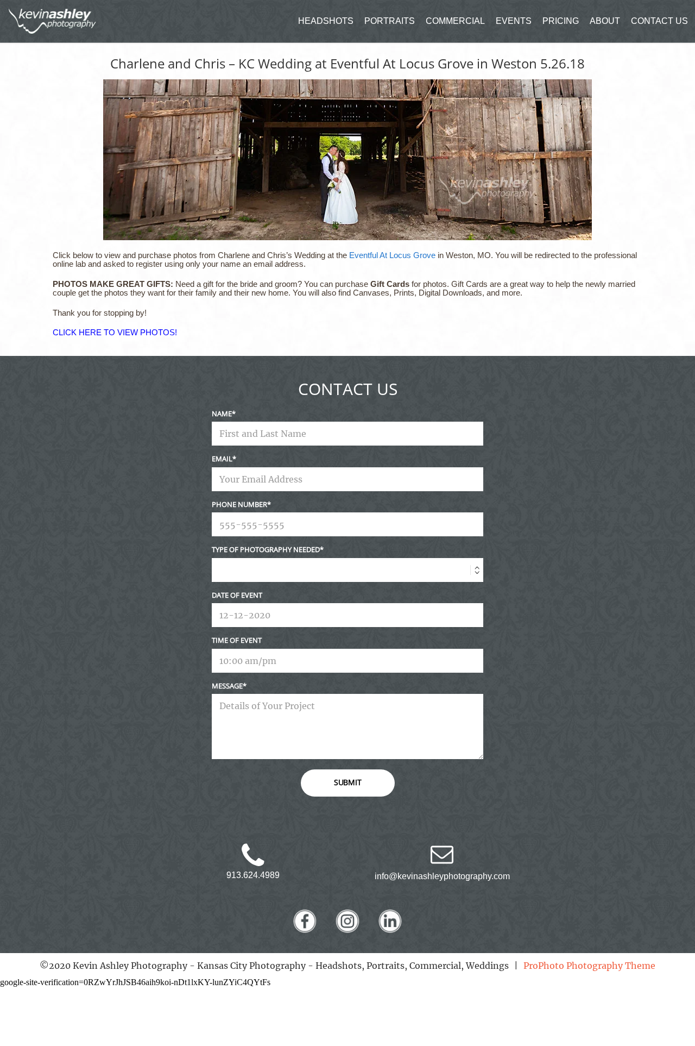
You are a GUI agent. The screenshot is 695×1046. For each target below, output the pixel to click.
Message (227, 686)
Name (222, 413)
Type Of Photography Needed (266, 549)
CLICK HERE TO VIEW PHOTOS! (115, 332)
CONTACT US (659, 21)
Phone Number (239, 504)
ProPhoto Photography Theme (589, 965)
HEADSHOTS (325, 21)
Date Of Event (237, 595)
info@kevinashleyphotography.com (442, 876)
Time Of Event (237, 640)
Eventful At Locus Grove (392, 255)
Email (222, 459)
